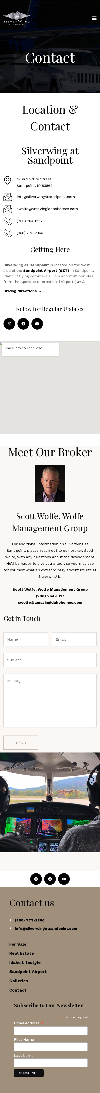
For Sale (18, 944)
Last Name (23, 1055)
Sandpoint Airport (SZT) (46, 270)
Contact (18, 990)
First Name (24, 1039)
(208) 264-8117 (50, 596)
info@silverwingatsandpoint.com (46, 928)
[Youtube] (37, 324)
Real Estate (21, 953)
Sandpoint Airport (28, 971)
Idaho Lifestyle (25, 962)
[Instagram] (9, 324)
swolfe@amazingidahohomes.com (50, 602)
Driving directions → (22, 291)
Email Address (29, 1023)
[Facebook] (23, 324)
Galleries (18, 980)
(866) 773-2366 (29, 920)
